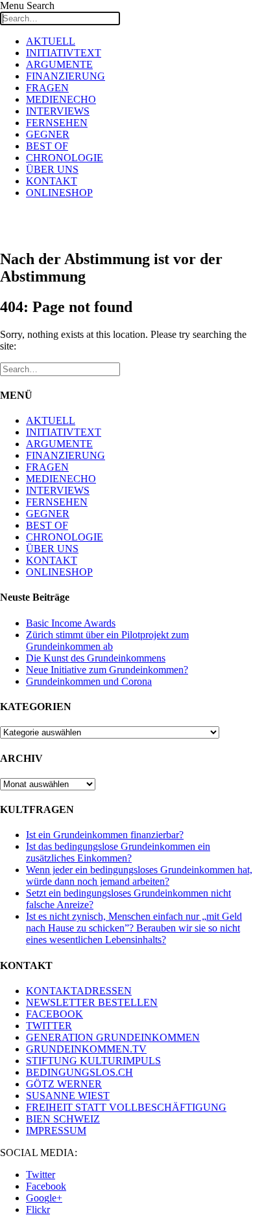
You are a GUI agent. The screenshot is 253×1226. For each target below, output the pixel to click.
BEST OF (47, 145)
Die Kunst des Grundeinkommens (95, 657)
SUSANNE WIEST (68, 1095)
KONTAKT (51, 180)
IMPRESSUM (56, 1130)
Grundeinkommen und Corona (89, 681)
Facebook (46, 1186)
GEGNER (47, 134)
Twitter (40, 1174)
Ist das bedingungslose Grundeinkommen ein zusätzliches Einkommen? (118, 852)
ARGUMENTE (59, 64)
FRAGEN (47, 87)
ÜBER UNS (52, 169)
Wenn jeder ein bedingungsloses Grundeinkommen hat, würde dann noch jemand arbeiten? (139, 875)
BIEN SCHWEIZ (63, 1118)
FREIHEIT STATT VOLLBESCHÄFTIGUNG (126, 1107)
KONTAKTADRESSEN (79, 990)
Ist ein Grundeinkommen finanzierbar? (105, 834)
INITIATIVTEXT (63, 52)
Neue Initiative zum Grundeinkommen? (107, 669)
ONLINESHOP (59, 192)
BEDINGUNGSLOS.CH (79, 1072)
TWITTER (49, 1025)
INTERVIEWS (58, 111)
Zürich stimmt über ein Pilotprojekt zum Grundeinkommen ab (107, 640)
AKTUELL (50, 41)
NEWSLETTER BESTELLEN (92, 1002)
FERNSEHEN (57, 122)
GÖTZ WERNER (64, 1083)
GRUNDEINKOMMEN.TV (86, 1048)
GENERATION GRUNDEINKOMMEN (113, 1037)
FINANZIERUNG (65, 76)
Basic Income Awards (70, 623)
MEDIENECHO (61, 99)
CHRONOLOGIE (64, 157)
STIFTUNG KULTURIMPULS (93, 1060)
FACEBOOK (54, 1014)
